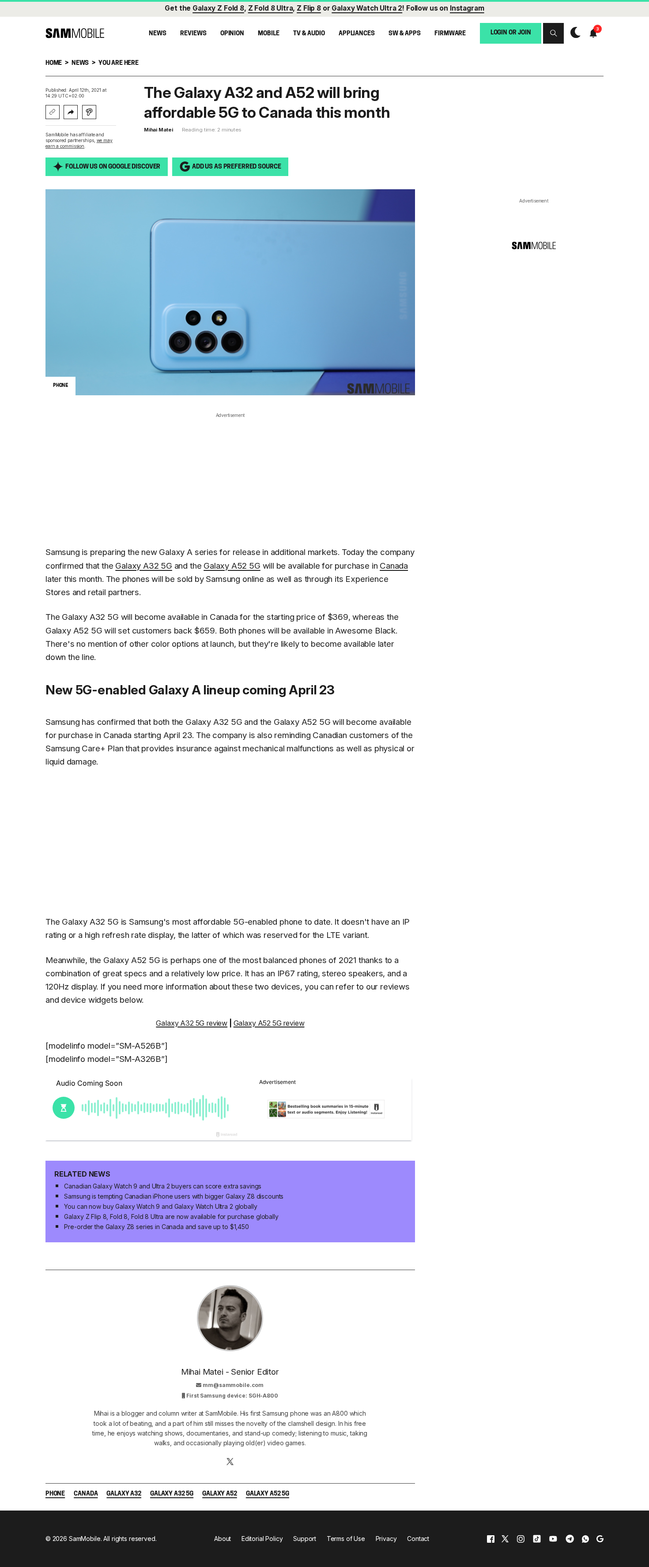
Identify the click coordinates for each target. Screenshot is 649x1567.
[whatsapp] (585, 1538)
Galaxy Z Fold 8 (218, 8)
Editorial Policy (262, 1538)
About (222, 1538)
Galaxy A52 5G (232, 566)
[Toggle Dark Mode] (573, 33)
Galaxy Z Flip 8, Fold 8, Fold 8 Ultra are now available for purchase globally (171, 1216)
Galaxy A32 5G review (191, 1023)
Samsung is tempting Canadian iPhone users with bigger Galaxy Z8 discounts (173, 1196)
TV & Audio (309, 33)
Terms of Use (346, 1538)
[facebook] (490, 1538)
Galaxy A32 (123, 1494)
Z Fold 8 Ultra (270, 8)
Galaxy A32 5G (143, 566)
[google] (600, 1538)
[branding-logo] (74, 33)
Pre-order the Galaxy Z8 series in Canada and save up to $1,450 (156, 1226)
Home (53, 63)
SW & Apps (405, 33)
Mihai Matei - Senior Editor (230, 1372)
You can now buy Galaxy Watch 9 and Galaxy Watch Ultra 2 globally (160, 1206)
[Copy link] (52, 112)
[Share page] (71, 112)
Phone (55, 1494)
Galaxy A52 (219, 1494)
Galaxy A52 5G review (269, 1023)
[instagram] (520, 1538)
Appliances (357, 33)
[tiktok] (536, 1538)
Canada (394, 566)
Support (304, 1538)
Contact (418, 1538)
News (157, 33)
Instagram (467, 8)
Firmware (450, 33)
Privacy (386, 1538)
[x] (505, 1538)
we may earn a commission (79, 143)
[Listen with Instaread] (89, 112)
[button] (553, 33)
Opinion (232, 33)
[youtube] (553, 1538)
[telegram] (569, 1538)
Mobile (268, 33)
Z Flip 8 (309, 8)
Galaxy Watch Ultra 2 (367, 8)
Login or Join (511, 33)
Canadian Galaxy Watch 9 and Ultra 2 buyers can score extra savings (162, 1186)
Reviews (193, 33)
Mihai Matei (158, 130)
